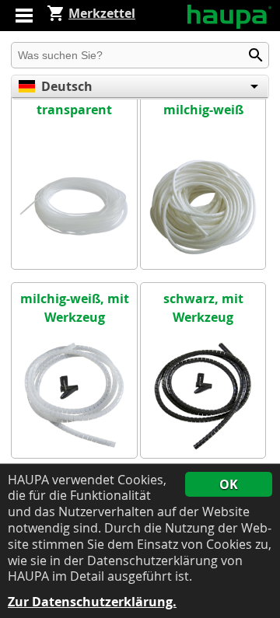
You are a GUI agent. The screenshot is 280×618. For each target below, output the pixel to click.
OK (228, 484)
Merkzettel (101, 13)
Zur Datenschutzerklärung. (92, 602)
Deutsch (67, 86)
